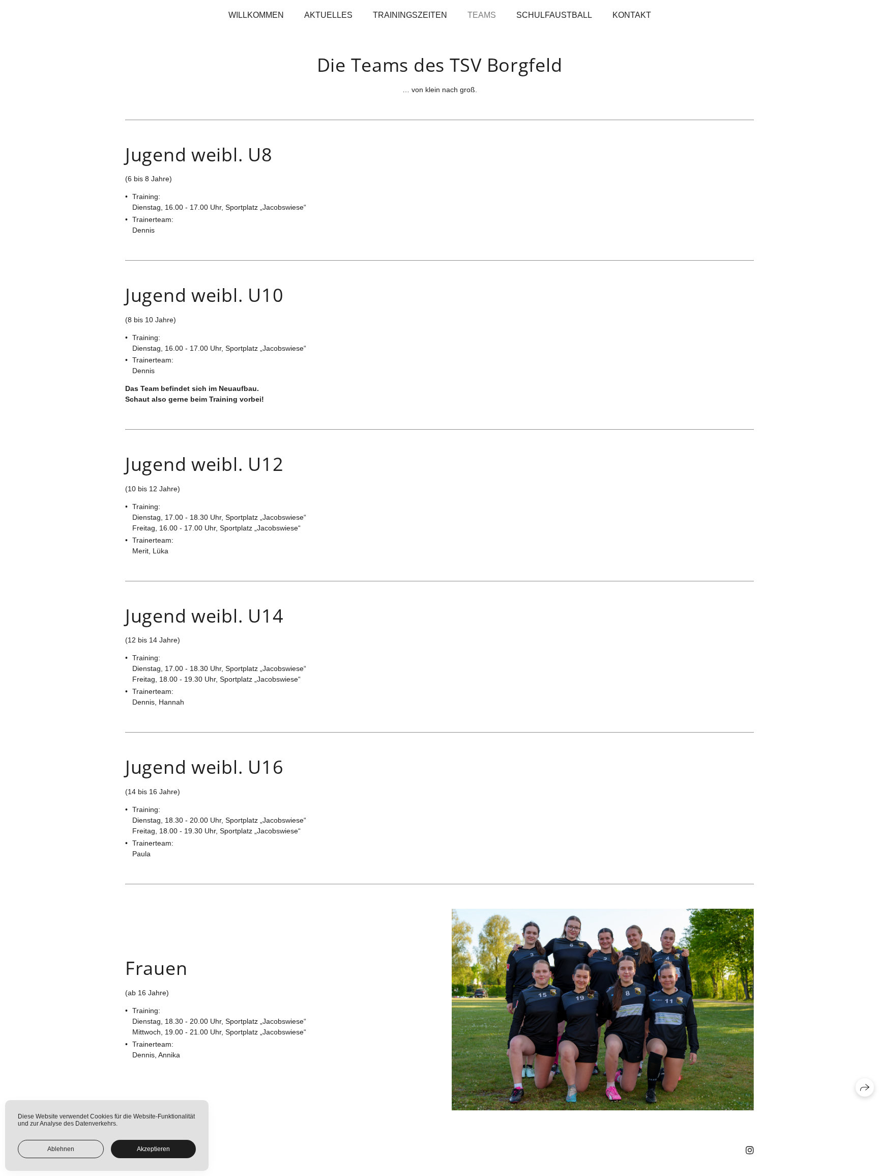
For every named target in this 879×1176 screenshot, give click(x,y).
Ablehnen (60, 1149)
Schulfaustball (554, 15)
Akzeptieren (153, 1149)
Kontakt (631, 15)
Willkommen (256, 15)
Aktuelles (328, 15)
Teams (481, 15)
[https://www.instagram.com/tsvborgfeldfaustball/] (750, 1150)
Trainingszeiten (410, 15)
